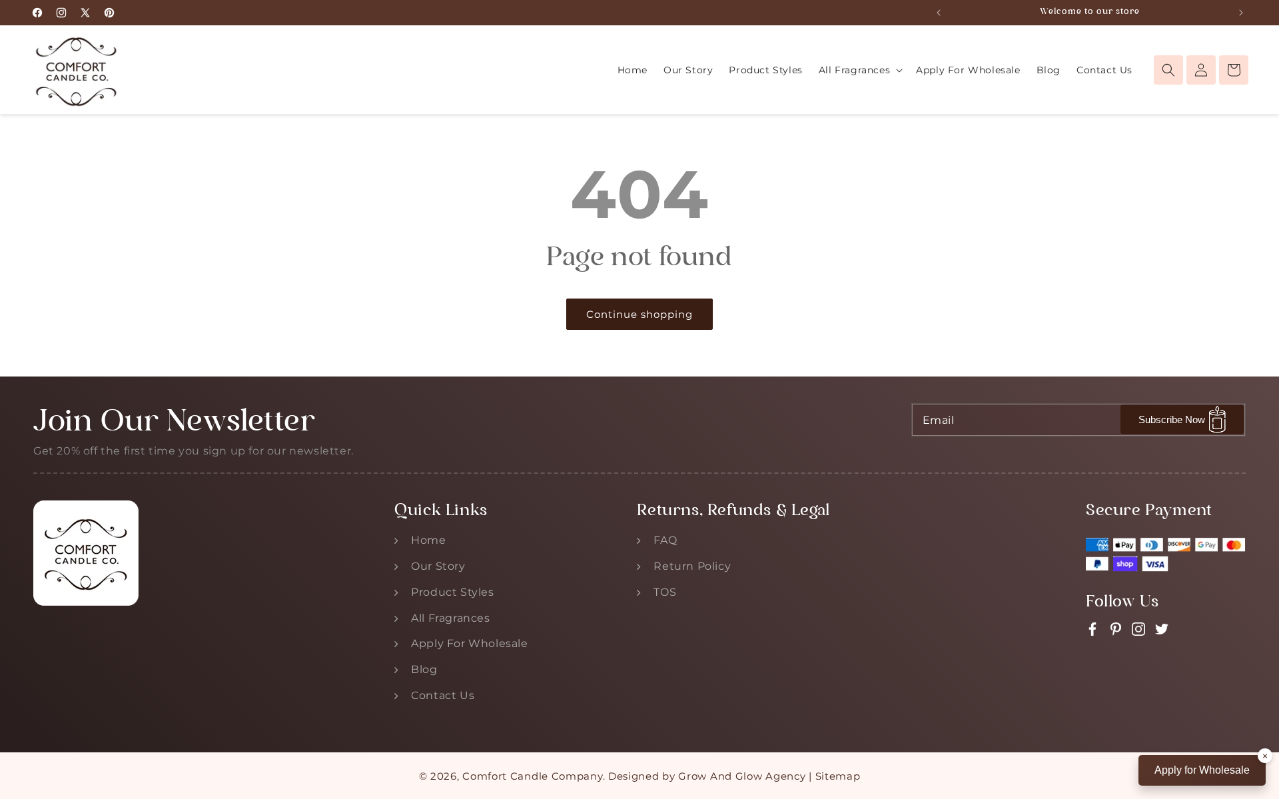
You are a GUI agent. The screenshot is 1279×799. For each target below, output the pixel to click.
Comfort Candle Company (532, 776)
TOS (664, 592)
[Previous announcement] (938, 12)
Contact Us (442, 695)
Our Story (438, 566)
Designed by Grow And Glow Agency (706, 776)
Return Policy (692, 566)
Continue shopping (639, 314)
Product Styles (452, 592)
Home (428, 540)
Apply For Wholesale (469, 643)
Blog (424, 669)
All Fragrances (450, 618)
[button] (859, 70)
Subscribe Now (1171, 419)
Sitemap (838, 776)
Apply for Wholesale (1202, 770)
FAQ (665, 540)
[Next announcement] (1241, 12)
